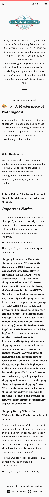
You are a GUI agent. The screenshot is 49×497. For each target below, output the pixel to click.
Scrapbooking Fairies (32, 486)
